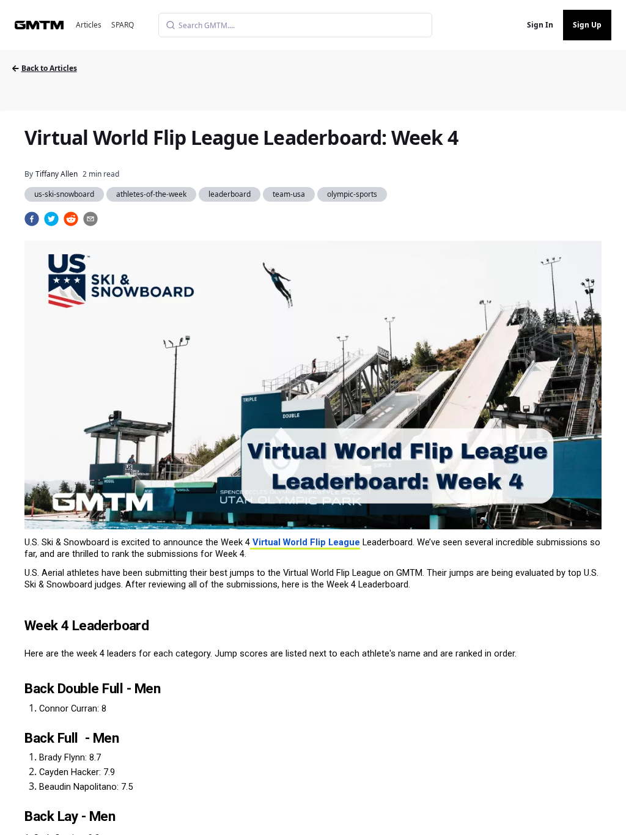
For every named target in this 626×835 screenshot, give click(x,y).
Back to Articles (49, 68)
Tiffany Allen (56, 174)
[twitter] (51, 219)
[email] (90, 219)
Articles (88, 25)
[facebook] (31, 219)
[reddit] (71, 219)
